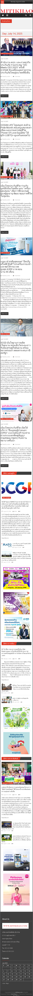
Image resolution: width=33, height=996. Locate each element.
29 (12, 979)
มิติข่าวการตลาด (5, 252)
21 (8, 977)
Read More (5, 538)
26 (29, 977)
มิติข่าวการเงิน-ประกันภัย (7, 53)
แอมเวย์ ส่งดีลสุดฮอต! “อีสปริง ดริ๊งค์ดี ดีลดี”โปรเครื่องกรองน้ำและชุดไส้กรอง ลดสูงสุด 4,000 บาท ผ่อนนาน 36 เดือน (16, 266)
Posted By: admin (6, 76)
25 (25, 977)
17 (21, 974)
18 (25, 974)
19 (29, 974)
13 (4, 974)
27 (4, 979)
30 (16, 979)
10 (21, 971)
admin (15, 511)
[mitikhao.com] (16, 11)
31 (21, 979)
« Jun (3, 983)
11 (25, 971)
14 (8, 974)
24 (21, 977)
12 (29, 971)
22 (12, 977)
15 (12, 974)
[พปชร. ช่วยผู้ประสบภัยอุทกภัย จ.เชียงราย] (7, 699)
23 (16, 977)
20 (4, 977)
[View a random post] (30, 15)
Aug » (7, 983)
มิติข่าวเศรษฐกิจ (6, 497)
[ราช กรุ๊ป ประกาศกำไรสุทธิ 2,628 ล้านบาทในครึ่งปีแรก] (7, 545)
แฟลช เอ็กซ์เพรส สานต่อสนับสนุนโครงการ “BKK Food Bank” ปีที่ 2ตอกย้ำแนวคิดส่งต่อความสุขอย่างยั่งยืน (16, 789)
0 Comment (17, 76)
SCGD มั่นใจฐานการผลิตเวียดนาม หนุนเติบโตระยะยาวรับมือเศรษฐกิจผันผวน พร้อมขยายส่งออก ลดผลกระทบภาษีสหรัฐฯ (16, 347)
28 (8, 979)
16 (16, 974)
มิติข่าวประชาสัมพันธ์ (7, 783)
